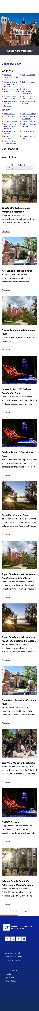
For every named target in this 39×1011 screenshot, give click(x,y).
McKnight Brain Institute (9, 132)
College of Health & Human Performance (11, 90)
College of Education (29, 82)
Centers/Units (10, 148)
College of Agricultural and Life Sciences (11, 77)
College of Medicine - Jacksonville (29, 118)
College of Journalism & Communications (27, 91)
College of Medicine (11, 116)
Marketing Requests (13, 960)
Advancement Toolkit (13, 956)
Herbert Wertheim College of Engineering (10, 103)
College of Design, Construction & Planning (10, 84)
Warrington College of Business (29, 102)
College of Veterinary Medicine (29, 125)
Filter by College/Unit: (19, 165)
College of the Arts (28, 75)
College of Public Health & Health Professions (10, 126)
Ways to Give (9, 157)
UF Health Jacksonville (8, 137)
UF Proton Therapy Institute (28, 137)
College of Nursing (10, 121)
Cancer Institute (9, 114)
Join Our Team (11, 970)
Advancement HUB (13, 953)
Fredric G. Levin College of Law (27, 97)
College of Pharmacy (29, 121)
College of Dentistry (29, 114)
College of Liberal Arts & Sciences (10, 97)
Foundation (9, 974)
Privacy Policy (10, 981)
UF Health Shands (28, 131)
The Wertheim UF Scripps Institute (10, 142)
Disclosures (9, 977)
